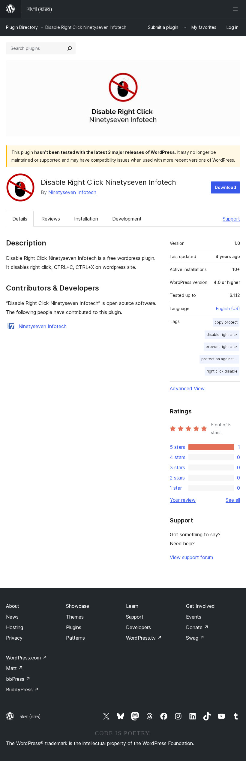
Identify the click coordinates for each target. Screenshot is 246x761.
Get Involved (200, 606)
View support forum (191, 557)
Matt (14, 668)
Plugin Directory (22, 27)
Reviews (50, 219)
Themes (75, 617)
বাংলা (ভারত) (30, 717)
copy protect (226, 322)
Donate (197, 627)
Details (19, 219)
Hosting (14, 627)
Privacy (14, 638)
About (12, 606)
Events (193, 617)
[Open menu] (236, 9)
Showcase (77, 606)
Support (231, 219)
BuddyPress (22, 689)
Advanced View (187, 388)
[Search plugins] (70, 48)
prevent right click (222, 346)
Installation (86, 219)
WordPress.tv (144, 638)
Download (225, 187)
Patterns (75, 638)
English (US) (228, 308)
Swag (195, 638)
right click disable (222, 371)
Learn (132, 606)
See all (233, 500)
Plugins (73, 627)
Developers (138, 627)
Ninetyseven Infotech (72, 192)
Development (127, 219)
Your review (183, 500)
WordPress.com (26, 658)
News (12, 617)
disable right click (222, 334)
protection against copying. (220, 359)
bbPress (18, 679)
